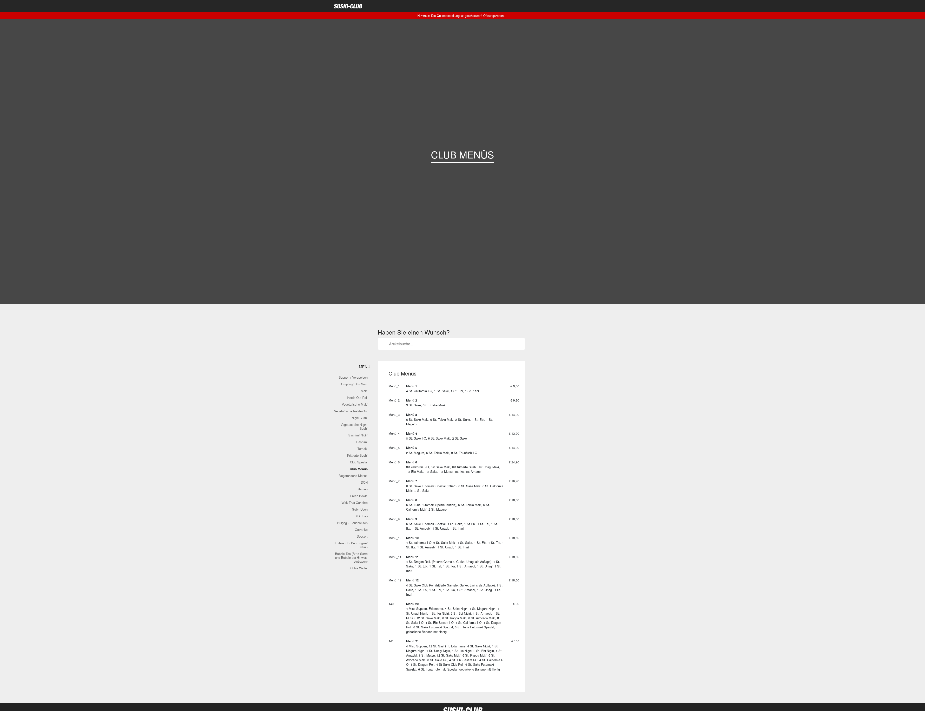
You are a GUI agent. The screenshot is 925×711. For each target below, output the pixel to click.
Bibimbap (361, 516)
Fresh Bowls (359, 496)
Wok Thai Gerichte (355, 502)
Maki (364, 390)
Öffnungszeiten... (495, 15)
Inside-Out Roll (357, 397)
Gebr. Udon (360, 509)
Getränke (361, 529)
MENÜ (364, 366)
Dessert (362, 536)
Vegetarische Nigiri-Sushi (354, 426)
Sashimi (362, 442)
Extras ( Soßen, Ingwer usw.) (351, 545)
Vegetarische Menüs (353, 475)
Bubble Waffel (358, 568)
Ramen (363, 489)
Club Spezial (359, 462)
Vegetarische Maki (355, 404)
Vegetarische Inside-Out (351, 411)
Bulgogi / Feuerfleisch (352, 522)
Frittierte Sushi (357, 455)
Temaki (362, 448)
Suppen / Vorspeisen (353, 377)
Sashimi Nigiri (358, 435)
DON (364, 482)
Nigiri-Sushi (360, 417)
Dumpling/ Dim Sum (354, 384)
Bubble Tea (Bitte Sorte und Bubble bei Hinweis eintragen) (351, 557)
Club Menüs (359, 469)
